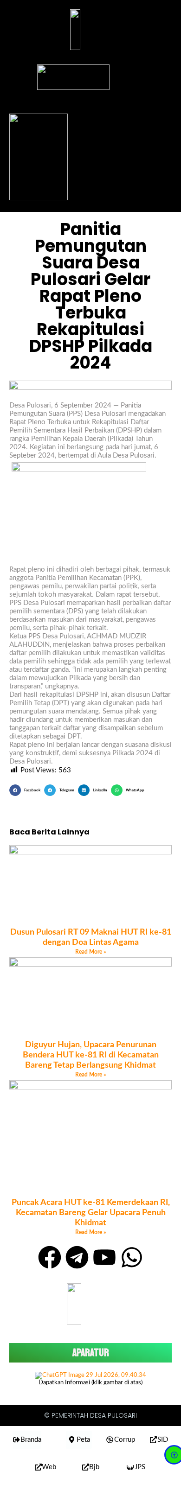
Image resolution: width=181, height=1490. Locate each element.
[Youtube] (104, 1257)
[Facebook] (49, 1257)
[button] (26, 790)
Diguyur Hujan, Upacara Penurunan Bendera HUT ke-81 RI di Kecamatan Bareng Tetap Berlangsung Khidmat (91, 1055)
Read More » (90, 952)
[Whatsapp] (131, 1257)
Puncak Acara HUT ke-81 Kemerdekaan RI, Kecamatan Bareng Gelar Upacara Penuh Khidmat (91, 1212)
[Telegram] (77, 1257)
